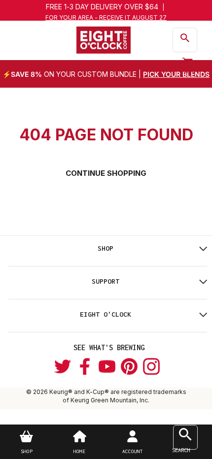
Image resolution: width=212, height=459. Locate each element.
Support (105, 281)
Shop (105, 248)
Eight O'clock (105, 314)
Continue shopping (106, 173)
